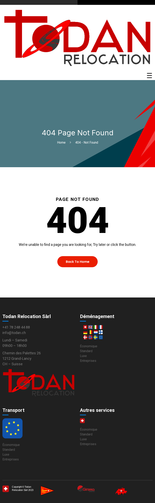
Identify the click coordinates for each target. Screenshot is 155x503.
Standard (86, 351)
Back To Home (77, 261)
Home (62, 142)
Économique (88, 346)
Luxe (83, 356)
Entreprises (88, 361)
